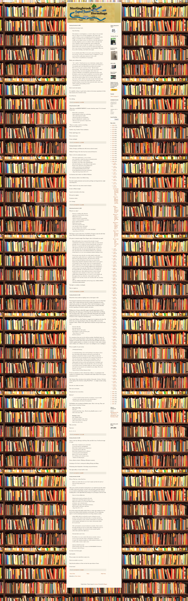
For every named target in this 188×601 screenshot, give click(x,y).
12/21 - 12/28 (114, 167)
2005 (113, 395)
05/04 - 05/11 (114, 333)
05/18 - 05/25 (114, 327)
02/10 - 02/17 (114, 372)
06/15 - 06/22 (114, 314)
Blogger (105, 584)
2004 (113, 397)
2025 (113, 127)
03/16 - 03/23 (114, 356)
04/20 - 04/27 (114, 340)
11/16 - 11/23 (114, 183)
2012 (113, 153)
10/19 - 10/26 (114, 256)
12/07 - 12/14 (114, 173)
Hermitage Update (114, 416)
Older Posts (103, 573)
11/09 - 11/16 (114, 186)
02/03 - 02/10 (114, 375)
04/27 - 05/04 (114, 337)
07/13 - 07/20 (114, 301)
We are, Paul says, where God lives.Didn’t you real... (115, 242)
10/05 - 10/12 (114, 262)
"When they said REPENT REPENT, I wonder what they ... (115, 200)
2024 (113, 129)
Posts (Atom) (78, 576)
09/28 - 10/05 (114, 265)
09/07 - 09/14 (114, 275)
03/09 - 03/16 (114, 359)
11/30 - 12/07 (114, 176)
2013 (113, 151)
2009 (113, 159)
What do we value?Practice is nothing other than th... (115, 217)
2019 (113, 139)
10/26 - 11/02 (114, 252)
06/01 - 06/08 (114, 320)
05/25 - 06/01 (114, 324)
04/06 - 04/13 (114, 346)
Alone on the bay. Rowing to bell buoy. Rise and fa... (116, 234)
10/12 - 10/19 (114, 259)
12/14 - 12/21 (114, 170)
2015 (113, 147)
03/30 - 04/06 (114, 349)
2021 (113, 135)
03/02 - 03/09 (114, 362)
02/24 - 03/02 (114, 366)
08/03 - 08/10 (114, 291)
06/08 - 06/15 (114, 317)
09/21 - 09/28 (114, 269)
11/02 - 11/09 (114, 249)
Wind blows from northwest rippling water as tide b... (115, 225)
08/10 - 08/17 (114, 288)
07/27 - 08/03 (114, 294)
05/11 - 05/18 (114, 330)
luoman (96, 584)
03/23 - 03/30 (114, 353)
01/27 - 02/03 (114, 379)
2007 (113, 391)
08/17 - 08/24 (114, 285)
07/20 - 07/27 (114, 298)
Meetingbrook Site (114, 412)
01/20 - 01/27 (114, 382)
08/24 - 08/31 (114, 282)
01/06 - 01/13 (114, 388)
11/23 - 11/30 (114, 180)
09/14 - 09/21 (114, 272)
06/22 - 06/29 (114, 311)
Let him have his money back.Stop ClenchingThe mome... (116, 192)
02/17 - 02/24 (114, 369)
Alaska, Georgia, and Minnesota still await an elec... (115, 209)
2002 (113, 401)
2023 (113, 131)
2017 (113, 143)
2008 (113, 161)
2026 (113, 125)
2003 (113, 399)
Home (88, 573)
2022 (113, 133)
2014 (113, 149)
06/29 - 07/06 (114, 307)
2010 (113, 157)
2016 (113, 145)
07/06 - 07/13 (114, 304)
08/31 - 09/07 (114, 278)
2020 (113, 137)
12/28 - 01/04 (114, 163)
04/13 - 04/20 (114, 343)
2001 (113, 403)
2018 (113, 141)
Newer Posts (72, 573)
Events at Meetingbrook (114, 414)
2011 (113, 155)
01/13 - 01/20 (114, 385)
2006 (113, 393)
